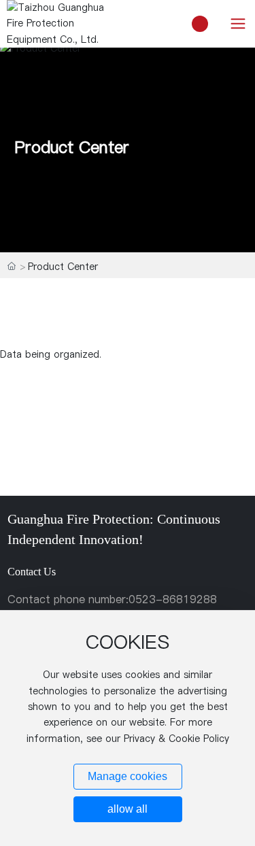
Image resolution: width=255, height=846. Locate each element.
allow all (127, 809)
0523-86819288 (173, 599)
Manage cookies (127, 776)
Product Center (71, 146)
